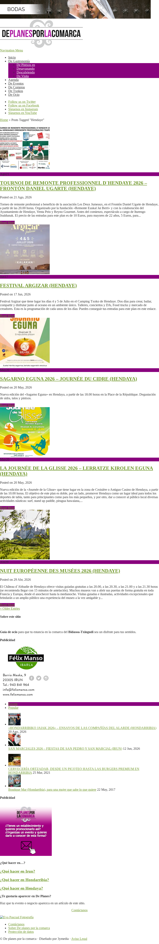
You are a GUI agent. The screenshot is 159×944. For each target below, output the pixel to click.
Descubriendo (26, 72)
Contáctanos (79, 910)
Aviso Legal (79, 938)
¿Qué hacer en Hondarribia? (24, 880)
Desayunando (26, 68)
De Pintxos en (26, 65)
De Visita (23, 76)
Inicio (12, 57)
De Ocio (13, 94)
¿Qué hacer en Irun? (17, 871)
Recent (12, 704)
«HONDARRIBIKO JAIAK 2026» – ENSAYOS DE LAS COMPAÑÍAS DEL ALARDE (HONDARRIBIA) (82, 728)
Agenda (13, 80)
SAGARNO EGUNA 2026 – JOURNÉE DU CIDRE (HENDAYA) (68, 378)
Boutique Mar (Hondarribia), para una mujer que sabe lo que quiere (52, 789)
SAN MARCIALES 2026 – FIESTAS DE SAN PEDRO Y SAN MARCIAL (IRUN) (65, 748)
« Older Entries (10, 608)
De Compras (16, 87)
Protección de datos (21, 931)
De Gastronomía (19, 61)
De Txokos (15, 91)
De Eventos (16, 83)
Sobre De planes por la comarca (29, 928)
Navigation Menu (11, 50)
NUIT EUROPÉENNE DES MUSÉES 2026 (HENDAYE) (60, 570)
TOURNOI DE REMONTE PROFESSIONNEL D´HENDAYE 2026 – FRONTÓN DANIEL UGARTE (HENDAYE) (73, 185)
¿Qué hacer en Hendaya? (21, 888)
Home (4, 120)
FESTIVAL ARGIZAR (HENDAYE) (38, 285)
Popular (13, 707)
